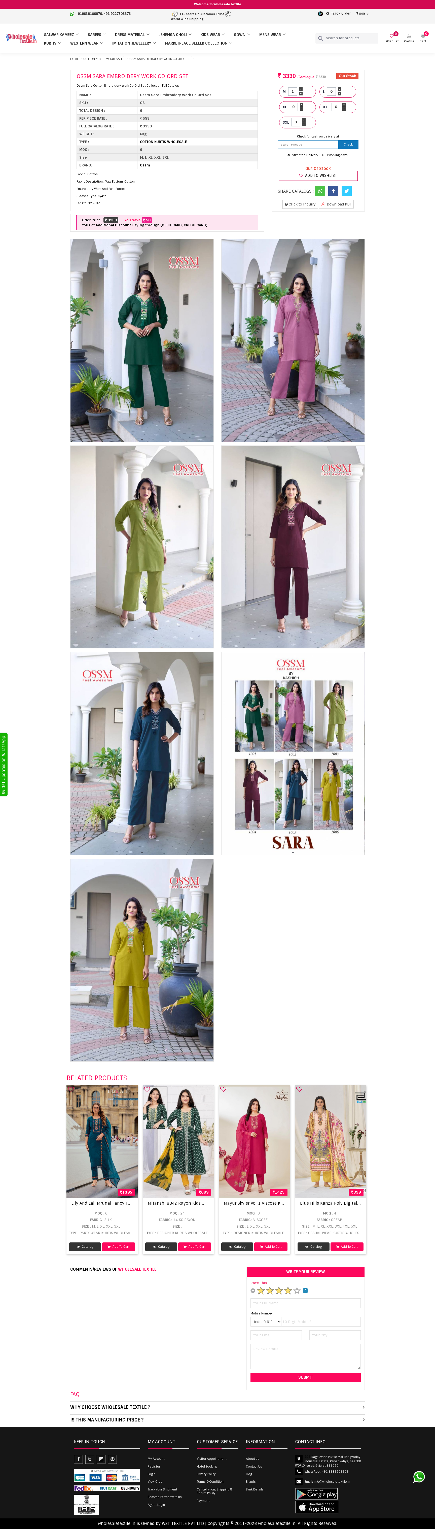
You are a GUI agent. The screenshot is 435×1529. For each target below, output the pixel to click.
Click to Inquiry (302, 204)
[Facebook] (333, 191)
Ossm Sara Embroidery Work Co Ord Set (158, 59)
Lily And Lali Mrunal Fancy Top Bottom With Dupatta (124, 1203)
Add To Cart (120, 1247)
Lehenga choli (173, 35)
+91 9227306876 (117, 14)
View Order (156, 1482)
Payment (203, 1501)
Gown (239, 35)
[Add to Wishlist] (71, 1089)
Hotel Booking (207, 1467)
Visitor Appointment (212, 1459)
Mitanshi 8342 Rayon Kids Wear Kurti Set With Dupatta (203, 1203)
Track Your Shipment (162, 1489)
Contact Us (254, 1467)
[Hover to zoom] (141, 340)
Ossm (145, 165)
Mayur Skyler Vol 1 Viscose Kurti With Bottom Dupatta (278, 1203)
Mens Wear (270, 35)
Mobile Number (261, 1313)
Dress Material (130, 35)
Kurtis (50, 43)
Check (348, 145)
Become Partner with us (165, 1497)
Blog (249, 1474)
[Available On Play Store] (320, 13)
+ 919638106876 (88, 14)
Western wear (84, 43)
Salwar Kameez (59, 35)
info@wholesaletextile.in (332, 1482)
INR (362, 14)
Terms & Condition (210, 1482)
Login (151, 1474)
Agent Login (156, 1505)
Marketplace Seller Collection (196, 43)
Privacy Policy (206, 1474)
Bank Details (255, 1489)
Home (74, 59)
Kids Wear (210, 35)
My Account (156, 1459)
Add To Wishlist (320, 175)
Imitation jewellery (131, 43)
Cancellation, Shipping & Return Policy (214, 1491)
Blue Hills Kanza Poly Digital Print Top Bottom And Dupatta (360, 1203)
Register (154, 1467)
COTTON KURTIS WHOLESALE (103, 59)
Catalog (87, 1247)
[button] (409, 38)
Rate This (258, 1283)
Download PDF (339, 204)
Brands (251, 1482)
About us (252, 1459)
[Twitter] (347, 191)
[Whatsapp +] (320, 191)
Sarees (94, 35)
